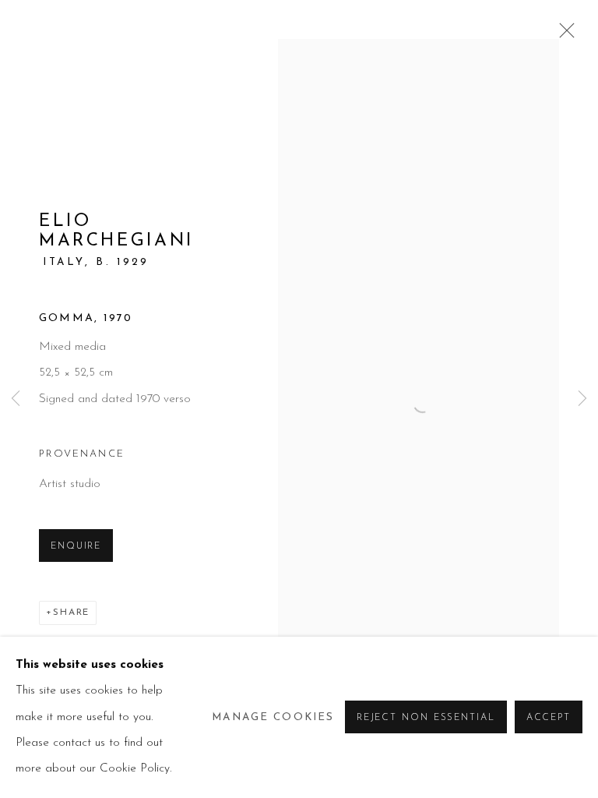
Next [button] (582, 399)
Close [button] (563, 35)
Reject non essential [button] (426, 718)
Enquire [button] (76, 546)
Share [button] (71, 612)
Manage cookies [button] (273, 717)
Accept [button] (548, 718)
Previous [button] (15, 399)
